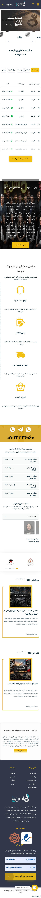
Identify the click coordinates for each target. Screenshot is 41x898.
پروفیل (12, 773)
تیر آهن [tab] (27, 70)
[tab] (29, 528)
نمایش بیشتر (20, 751)
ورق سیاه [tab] (20, 70)
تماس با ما (33, 773)
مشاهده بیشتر (20, 579)
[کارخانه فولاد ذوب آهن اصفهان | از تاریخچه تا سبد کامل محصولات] (11, 562)
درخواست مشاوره (20, 245)
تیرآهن (12, 777)
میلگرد (12, 780)
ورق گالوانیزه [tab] (11, 70)
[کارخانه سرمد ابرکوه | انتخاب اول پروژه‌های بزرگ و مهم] (31, 562)
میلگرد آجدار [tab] (35, 70)
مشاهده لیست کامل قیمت (20, 158)
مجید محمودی (32, 787)
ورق (12, 784)
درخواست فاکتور (31, 780)
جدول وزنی (32, 784)
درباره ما (34, 777)
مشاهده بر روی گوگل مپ (24, 876)
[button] (17, 568)
